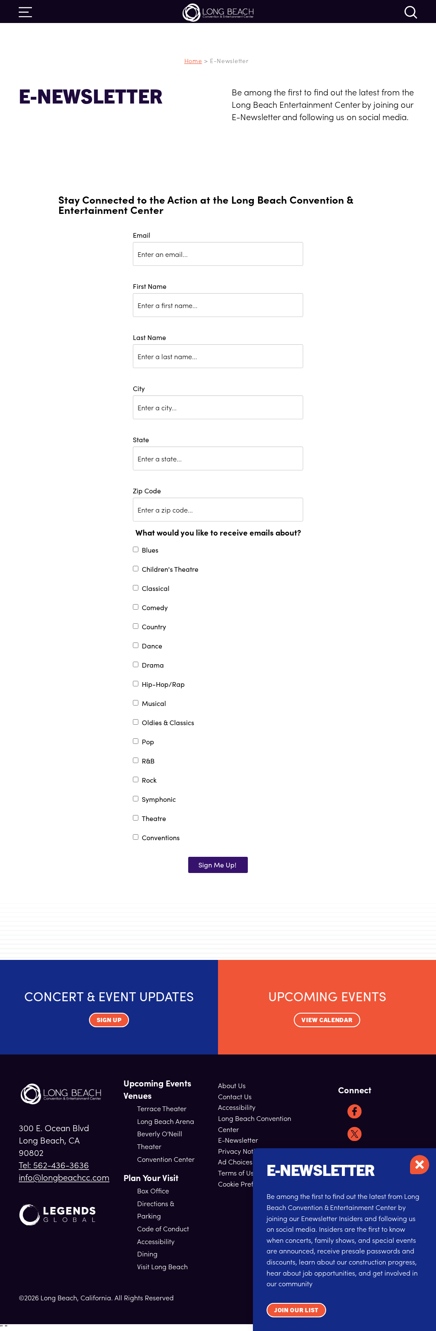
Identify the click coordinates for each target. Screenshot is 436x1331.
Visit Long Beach (162, 1266)
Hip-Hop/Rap (163, 685)
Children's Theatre (170, 569)
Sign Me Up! (217, 864)
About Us (232, 1085)
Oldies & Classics (168, 723)
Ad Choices (235, 1161)
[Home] (61, 1094)
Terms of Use (238, 1172)
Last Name (149, 337)
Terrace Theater (161, 1108)
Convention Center (166, 1159)
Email (141, 235)
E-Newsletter (238, 1139)
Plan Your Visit (150, 1177)
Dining (147, 1253)
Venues (137, 1095)
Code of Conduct (163, 1228)
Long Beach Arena (165, 1121)
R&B (148, 761)
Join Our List (296, 1310)
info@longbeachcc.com (64, 1177)
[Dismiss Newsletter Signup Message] (419, 1164)
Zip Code (147, 490)
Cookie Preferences (248, 1183)
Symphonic (159, 800)
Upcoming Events (157, 1083)
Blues (150, 550)
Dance (152, 646)
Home (193, 60)
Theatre (154, 819)
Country (154, 627)
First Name (149, 286)
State (141, 439)
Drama (153, 665)
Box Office (153, 1190)
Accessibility (156, 1241)
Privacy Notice (240, 1150)
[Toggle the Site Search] (410, 11)
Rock (149, 780)
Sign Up (109, 1019)
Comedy (155, 608)
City (139, 388)
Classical (155, 589)
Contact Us (235, 1096)
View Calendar (326, 1019)
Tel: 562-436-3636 (54, 1164)
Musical (154, 704)
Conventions (161, 838)
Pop (148, 742)
